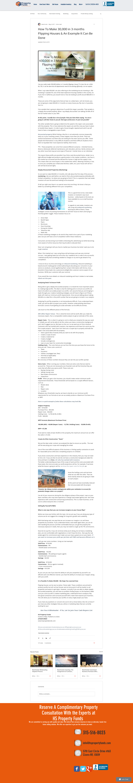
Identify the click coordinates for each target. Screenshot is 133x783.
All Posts (32, 13)
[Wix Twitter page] (83, 769)
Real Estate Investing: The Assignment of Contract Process (65, 670)
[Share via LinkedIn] (46, 638)
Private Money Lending (87, 13)
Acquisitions (74, 13)
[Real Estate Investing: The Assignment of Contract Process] (66, 661)
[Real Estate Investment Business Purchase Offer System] (91, 661)
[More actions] (94, 24)
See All (101, 651)
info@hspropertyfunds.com (97, 743)
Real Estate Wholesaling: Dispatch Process (40, 670)
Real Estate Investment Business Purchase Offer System (89, 670)
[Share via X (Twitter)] (42, 638)
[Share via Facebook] (38, 638)
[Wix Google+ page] (89, 769)
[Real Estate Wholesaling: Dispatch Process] (41, 661)
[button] (100, 13)
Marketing (65, 13)
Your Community (42, 13)
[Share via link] (50, 638)
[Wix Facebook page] (77, 769)
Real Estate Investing (54, 13)
